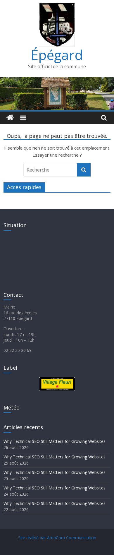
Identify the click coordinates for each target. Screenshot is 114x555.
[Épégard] (57, 81)
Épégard (57, 55)
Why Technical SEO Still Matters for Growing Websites (55, 441)
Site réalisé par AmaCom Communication (57, 537)
